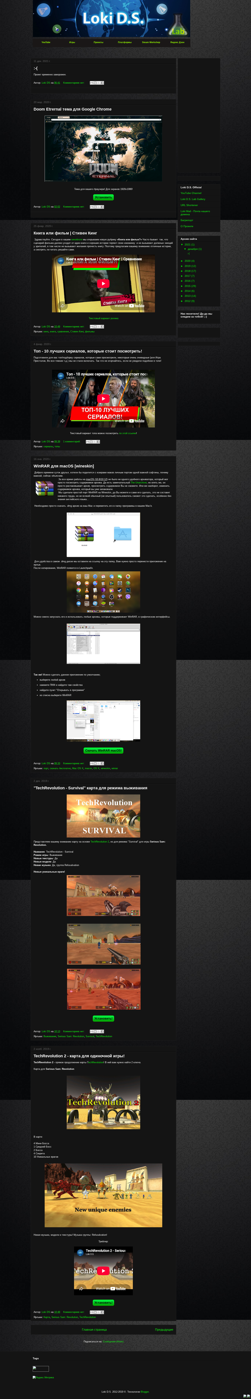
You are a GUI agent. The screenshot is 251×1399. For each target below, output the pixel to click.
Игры (72, 42)
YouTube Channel (191, 193)
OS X (96, 768)
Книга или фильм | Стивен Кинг (65, 233)
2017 (188, 275)
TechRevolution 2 (100, 841)
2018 (188, 270)
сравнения (63, 331)
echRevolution (95, 1062)
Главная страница (94, 1329)
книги (53, 331)
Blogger (145, 1391)
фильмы (89, 331)
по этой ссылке (127, 433)
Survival (90, 1036)
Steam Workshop (151, 42)
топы (57, 446)
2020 (188, 260)
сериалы (48, 446)
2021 (188, 244)
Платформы (125, 42)
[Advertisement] (199, 115)
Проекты (98, 42)
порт (46, 768)
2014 (188, 290)
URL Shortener (189, 205)
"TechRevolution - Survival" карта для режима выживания (90, 788)
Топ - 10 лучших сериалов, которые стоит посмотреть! (88, 351)
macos (88, 768)
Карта (47, 1317)
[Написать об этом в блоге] (95, 83)
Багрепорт (187, 220)
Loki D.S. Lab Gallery (193, 199)
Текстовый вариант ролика (103, 318)
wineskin (105, 768)
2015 (188, 285)
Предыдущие (164, 1329)
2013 (188, 295)
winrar (115, 768)
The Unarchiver (139, 482)
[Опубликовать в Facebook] (102, 83)
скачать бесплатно (60, 768)
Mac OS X (77, 768)
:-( (35, 68)
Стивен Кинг (77, 331)
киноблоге (76, 239)
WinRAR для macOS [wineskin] (64, 466)
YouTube (46, 42)
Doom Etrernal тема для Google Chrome (73, 109)
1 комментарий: (72, 441)
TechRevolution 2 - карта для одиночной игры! (79, 1056)
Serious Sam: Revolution (71, 1036)
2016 (188, 280)
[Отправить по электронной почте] (92, 83)
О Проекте (187, 226)
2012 (188, 301)
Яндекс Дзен (177, 42)
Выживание (50, 1036)
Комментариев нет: (74, 82)
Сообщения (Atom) (113, 1341)
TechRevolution (104, 1036)
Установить (103, 197)
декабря (193, 248)
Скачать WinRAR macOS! (103, 750)
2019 (188, 266)
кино (46, 331)
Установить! (103, 1018)
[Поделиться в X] (99, 83)
